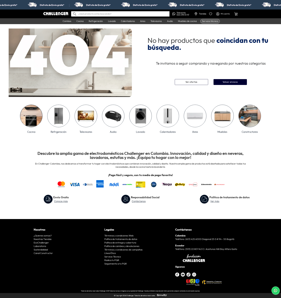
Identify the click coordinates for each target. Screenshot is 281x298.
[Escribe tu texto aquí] (188, 275)
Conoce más (61, 201)
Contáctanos (139, 201)
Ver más (214, 201)
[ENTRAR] (223, 14)
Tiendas (202, 14)
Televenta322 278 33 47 (183, 14)
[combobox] (120, 14)
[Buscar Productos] (73, 14)
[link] (140, 5)
